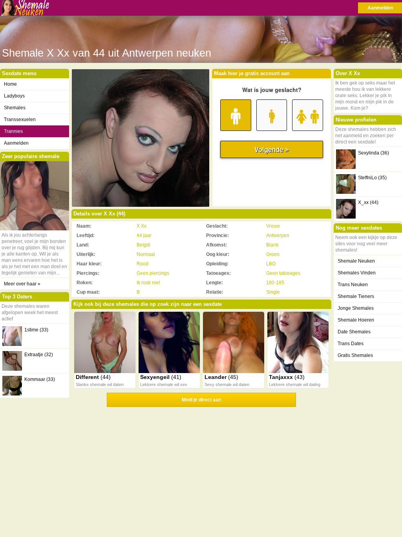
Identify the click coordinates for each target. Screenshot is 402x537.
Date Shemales (354, 332)
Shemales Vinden (357, 273)
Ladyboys (14, 96)
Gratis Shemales (355, 355)
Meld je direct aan (201, 400)
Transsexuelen (20, 119)
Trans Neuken (353, 284)
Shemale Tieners (356, 296)
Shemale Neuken (356, 261)
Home (10, 84)
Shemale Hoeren (356, 320)
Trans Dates (351, 343)
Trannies (13, 131)
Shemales (15, 107)
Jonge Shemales (356, 308)
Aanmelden (380, 8)
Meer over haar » (22, 284)
